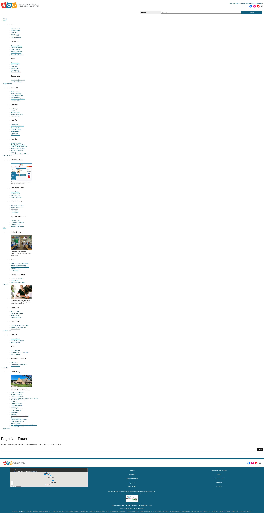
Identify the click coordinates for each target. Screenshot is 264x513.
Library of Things (15, 100)
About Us (5, 367)
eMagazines (14, 209)
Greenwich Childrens (16, 47)
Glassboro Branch (16, 418)
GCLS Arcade (14, 270)
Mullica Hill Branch (16, 423)
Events (4, 20)
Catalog (5, 18)
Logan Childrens (15, 49)
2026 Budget (14, 407)
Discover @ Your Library (17, 222)
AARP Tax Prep (15, 91)
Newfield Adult (15, 36)
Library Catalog (15, 192)
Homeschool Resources (17, 340)
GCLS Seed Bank (15, 220)
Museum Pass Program (17, 226)
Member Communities (17, 409)
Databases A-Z (15, 212)
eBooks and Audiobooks (17, 205)
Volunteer (13, 152)
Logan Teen (14, 66)
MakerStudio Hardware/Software (20, 267)
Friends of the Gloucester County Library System (24, 398)
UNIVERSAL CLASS (16, 317)
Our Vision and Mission (17, 392)
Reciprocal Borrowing (17, 114)
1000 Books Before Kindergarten (20, 352)
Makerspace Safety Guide (18, 282)
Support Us (219, 482)
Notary (13, 110)
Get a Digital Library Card (17, 145)
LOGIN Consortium (16, 410)
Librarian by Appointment (18, 99)
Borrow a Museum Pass (17, 126)
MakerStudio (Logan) (16, 82)
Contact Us (14, 401)
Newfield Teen (15, 70)
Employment (14, 412)
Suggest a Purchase (256, 3)
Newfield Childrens (16, 53)
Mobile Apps (14, 109)
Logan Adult (14, 32)
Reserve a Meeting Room (18, 148)
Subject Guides (15, 315)
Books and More (7, 155)
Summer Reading (15, 342)
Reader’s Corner (15, 112)
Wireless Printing (15, 116)
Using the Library (7, 83)
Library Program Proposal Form (19, 154)
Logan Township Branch (17, 421)
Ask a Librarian (15, 124)
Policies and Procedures (17, 396)
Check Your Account (234, 3)
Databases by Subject (17, 313)
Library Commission (16, 403)
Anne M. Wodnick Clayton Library (20, 416)
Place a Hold (14, 133)
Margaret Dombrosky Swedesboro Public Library (24, 425)
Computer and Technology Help (19, 325)
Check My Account (16, 129)
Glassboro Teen (15, 63)
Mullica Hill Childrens (16, 51)
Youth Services (7, 330)
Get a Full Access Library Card (19, 146)
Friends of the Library (219, 478)
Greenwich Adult (15, 30)
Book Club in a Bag (16, 93)
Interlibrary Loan (15, 97)
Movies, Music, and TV (17, 207)
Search (252, 12)
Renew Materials (245, 3)
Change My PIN (15, 128)
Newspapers (14, 210)
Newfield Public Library (17, 426)
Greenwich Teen (15, 64)
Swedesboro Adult (16, 37)
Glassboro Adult (15, 28)
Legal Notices (6, 428)
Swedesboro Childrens (17, 54)
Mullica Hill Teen (15, 68)
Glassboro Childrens (16, 46)
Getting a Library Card (132, 478)
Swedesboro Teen (16, 72)
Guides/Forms (15, 280)
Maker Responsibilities (17, 278)
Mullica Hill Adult (15, 34)
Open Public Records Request (19, 400)
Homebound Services (17, 95)
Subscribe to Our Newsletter (219, 470)
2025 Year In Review (16, 394)
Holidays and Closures (17, 405)
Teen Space (14, 362)
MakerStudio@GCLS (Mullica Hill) (20, 263)
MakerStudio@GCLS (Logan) (18, 265)
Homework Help (15, 329)
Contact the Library (16, 143)
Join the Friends (15, 135)
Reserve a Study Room (17, 150)
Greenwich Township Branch (19, 419)
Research (5, 284)
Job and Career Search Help (18, 327)
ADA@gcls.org (207, 511)
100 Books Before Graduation (19, 364)
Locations (13, 414)
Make (4, 228)
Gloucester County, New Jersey (139, 493)
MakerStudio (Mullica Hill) (18, 80)
